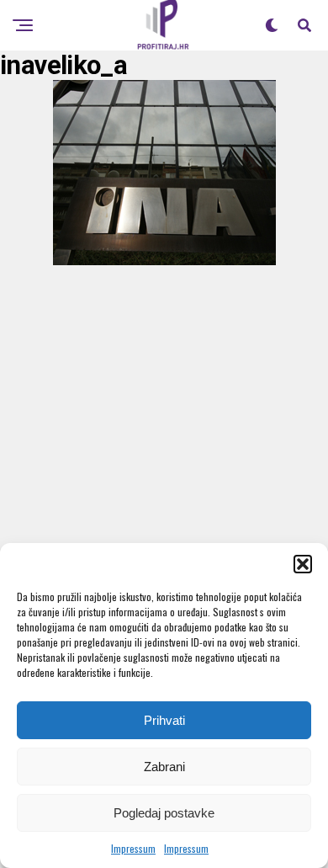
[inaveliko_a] (164, 259)
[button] (302, 564)
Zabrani (164, 766)
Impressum (133, 848)
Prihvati (164, 720)
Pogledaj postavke (164, 813)
